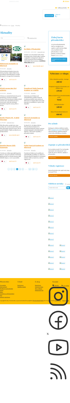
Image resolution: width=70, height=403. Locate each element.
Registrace (59, 1)
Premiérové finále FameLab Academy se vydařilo (33, 89)
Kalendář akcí (17, 15)
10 (29, 169)
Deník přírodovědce (59, 104)
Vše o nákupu (38, 289)
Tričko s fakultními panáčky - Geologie (59, 79)
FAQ (1, 295)
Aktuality (9, 68)
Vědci (1, 292)
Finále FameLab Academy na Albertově (34, 146)
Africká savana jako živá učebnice (8, 89)
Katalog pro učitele (14, 1)
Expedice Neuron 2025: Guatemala (8, 146)
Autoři (1, 290)
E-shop (34, 18)
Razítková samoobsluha (41, 1)
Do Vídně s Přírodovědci (32, 49)
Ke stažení (23, 18)
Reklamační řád (39, 290)
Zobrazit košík (49, 15)
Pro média (50, 1)
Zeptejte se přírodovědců (27, 1)
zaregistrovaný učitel (56, 130)
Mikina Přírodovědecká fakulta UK (59, 112)
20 (33, 169)
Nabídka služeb (22, 287)
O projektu (3, 285)
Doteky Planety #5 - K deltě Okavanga (9, 119)
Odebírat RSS (33, 38)
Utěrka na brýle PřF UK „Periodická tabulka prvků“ (59, 96)
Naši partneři (3, 287)
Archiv (68, 184)
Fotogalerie (8, 18)
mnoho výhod (58, 55)
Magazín (32, 15)
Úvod (12, 25)
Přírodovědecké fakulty (38, 300)
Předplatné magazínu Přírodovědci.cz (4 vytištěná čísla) (59, 87)
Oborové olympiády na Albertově (32, 119)
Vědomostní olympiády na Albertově (9, 65)
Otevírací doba (39, 287)
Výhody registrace (5, 297)
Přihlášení (66, 1)
